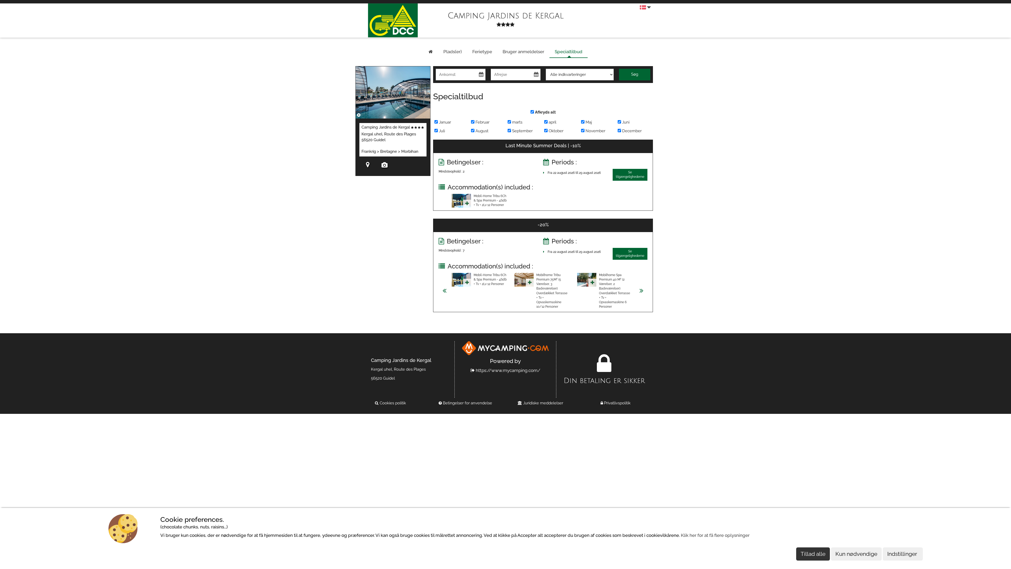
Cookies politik (392, 403)
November (594, 131)
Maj (588, 122)
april (552, 122)
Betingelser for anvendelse (467, 403)
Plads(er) (452, 51)
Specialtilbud (568, 51)
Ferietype (482, 51)
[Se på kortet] (367, 165)
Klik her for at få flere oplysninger (715, 535)
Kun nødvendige (856, 554)
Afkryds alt (545, 112)
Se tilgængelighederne (630, 174)
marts (516, 122)
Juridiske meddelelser (542, 403)
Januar (444, 122)
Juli (441, 131)
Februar (481, 122)
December (631, 131)
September (522, 131)
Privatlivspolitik (617, 403)
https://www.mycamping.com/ (507, 370)
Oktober (555, 131)
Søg (634, 74)
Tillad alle (813, 554)
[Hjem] (430, 52)
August (481, 131)
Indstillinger (902, 554)
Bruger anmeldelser (523, 51)
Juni (625, 122)
